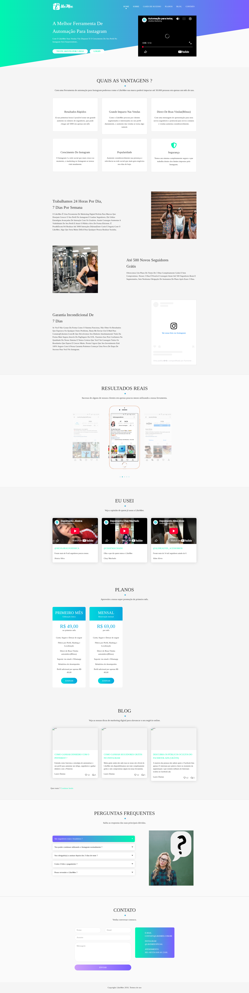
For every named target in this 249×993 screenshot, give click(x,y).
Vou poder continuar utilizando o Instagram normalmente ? (78, 847)
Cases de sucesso (152, 6)
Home (126, 6)
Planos (168, 6)
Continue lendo (67, 788)
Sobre (136, 6)
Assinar (69, 681)
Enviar (103, 967)
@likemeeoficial (154, 944)
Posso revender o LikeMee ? (65, 872)
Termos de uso (135, 988)
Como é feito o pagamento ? (65, 864)
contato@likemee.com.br (158, 936)
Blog (179, 6)
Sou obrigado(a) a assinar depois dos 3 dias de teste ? (76, 855)
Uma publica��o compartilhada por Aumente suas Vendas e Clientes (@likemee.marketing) (191, 361)
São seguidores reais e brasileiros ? (68, 839)
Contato (190, 6)
